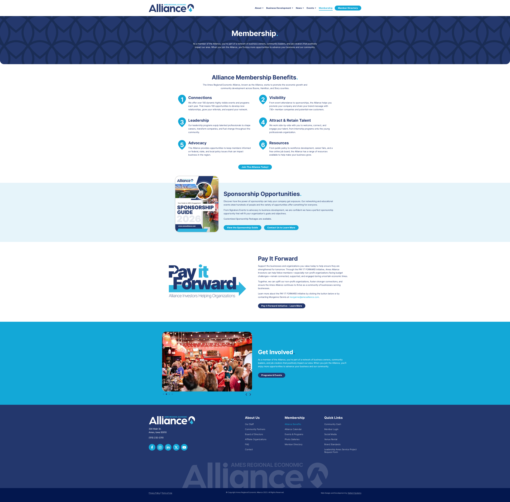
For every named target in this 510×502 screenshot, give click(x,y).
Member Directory (294, 444)
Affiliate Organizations (256, 439)
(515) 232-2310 (156, 437)
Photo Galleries (292, 439)
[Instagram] (160, 447)
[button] (246, 394)
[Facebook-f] (152, 447)
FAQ (247, 444)
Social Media (330, 434)
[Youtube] (184, 447)
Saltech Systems (354, 493)
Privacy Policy (154, 493)
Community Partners (255, 429)
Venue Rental (330, 439)
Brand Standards (332, 444)
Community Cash (332, 424)
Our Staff (249, 424)
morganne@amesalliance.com (304, 297)
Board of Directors (254, 434)
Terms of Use (167, 493)
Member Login (331, 429)
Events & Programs (294, 434)
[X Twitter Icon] (176, 447)
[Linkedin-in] (168, 447)
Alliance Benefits (293, 424)
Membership (326, 8)
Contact (249, 449)
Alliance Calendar (293, 429)
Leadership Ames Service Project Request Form (340, 450)
